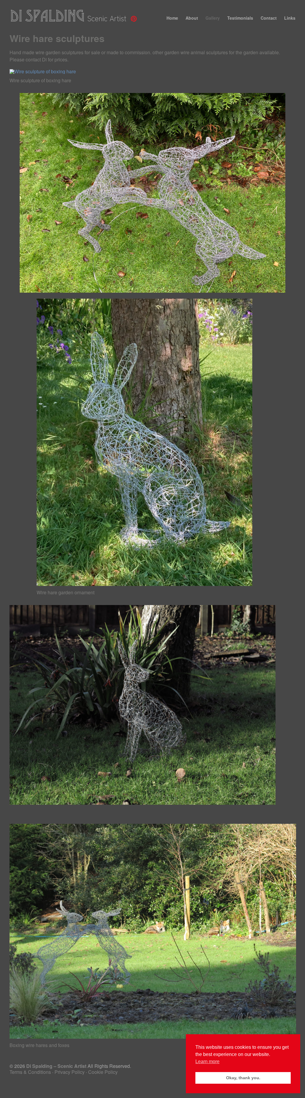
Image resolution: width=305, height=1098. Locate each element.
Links (289, 18)
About (192, 18)
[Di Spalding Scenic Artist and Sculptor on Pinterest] (134, 20)
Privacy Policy (70, 1071)
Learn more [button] (207, 1061)
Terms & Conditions (30, 1071)
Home (172, 18)
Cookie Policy (103, 1071)
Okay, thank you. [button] (243, 1077)
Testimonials (240, 18)
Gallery (213, 18)
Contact (269, 18)
